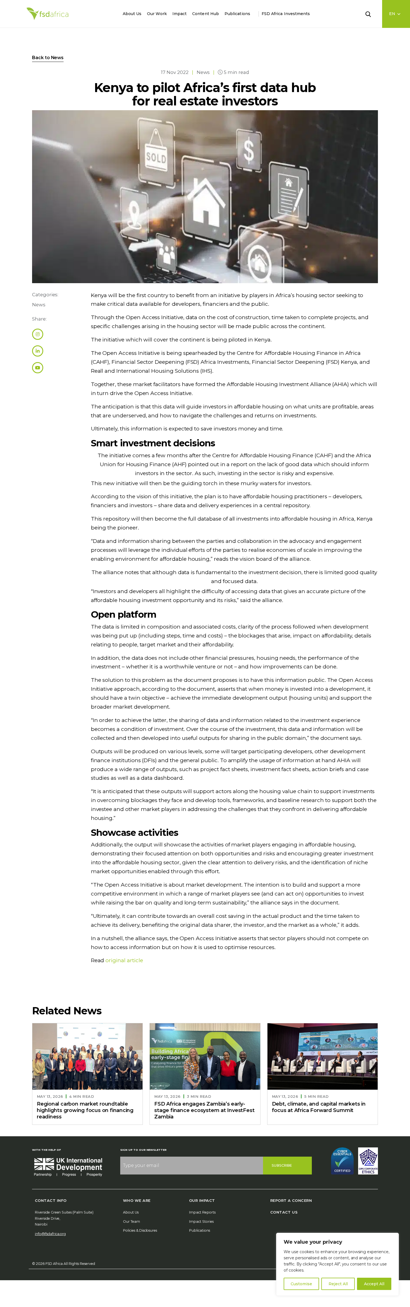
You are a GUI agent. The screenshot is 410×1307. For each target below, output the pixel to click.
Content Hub (205, 13)
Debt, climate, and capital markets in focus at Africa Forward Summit (319, 1107)
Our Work (157, 13)
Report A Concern (291, 1200)
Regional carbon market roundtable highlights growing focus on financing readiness (85, 1110)
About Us (132, 13)
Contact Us (284, 1212)
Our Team (131, 1221)
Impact (179, 13)
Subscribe (282, 1165)
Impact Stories (201, 1221)
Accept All (374, 1283)
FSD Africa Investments (286, 13)
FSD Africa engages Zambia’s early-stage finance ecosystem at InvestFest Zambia (204, 1110)
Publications (237, 13)
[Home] (47, 13)
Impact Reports (202, 1212)
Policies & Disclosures (140, 1230)
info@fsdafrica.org (50, 1234)
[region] (337, 1264)
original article (124, 960)
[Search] (371, 13)
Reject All (338, 1283)
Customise (301, 1283)
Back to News (48, 57)
